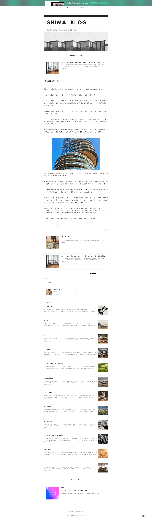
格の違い (46, 320)
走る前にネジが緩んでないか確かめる (53, 435)
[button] (68, 8)
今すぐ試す (93, 2)
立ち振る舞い (47, 349)
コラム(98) (56, 225)
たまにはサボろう (48, 421)
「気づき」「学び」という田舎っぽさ (53, 363)
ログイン (103, 3)
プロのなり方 (47, 406)
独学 (45, 335)
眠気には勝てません (49, 378)
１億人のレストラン (49, 392)
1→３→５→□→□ (48, 464)
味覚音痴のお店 (48, 449)
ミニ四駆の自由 (48, 306)
